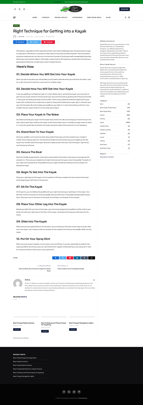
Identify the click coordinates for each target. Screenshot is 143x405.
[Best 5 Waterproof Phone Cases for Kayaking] (54, 309)
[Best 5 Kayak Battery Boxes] (26, 309)
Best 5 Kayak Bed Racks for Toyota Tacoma (27, 369)
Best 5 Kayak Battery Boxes (23, 323)
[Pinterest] (6, 71)
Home (34, 17)
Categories (77, 17)
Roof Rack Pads (105, 148)
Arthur (21, 36)
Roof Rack (103, 144)
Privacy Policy (61, 17)
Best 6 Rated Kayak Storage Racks (76, 2)
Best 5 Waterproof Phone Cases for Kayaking (53, 324)
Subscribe (124, 9)
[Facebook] (6, 56)
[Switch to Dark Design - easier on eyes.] (129, 2)
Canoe (102, 115)
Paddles (103, 133)
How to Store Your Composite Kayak (71, 269)
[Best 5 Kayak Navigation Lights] (82, 309)
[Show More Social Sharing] (57, 42)
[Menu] (14, 17)
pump (102, 137)
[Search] (129, 17)
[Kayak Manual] (71, 9)
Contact (46, 17)
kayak (16, 25)
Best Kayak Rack (94, 17)
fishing (102, 119)
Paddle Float (104, 126)
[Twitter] (6, 61)
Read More (17, 329)
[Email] (6, 76)
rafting (102, 141)
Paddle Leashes (105, 130)
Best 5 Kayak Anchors (20, 361)
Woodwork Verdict (107, 157)
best (101, 104)
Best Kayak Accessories (108, 108)
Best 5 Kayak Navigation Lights (81, 323)
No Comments (40, 36)
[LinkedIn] (6, 66)
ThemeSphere (82, 398)
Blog (108, 17)
